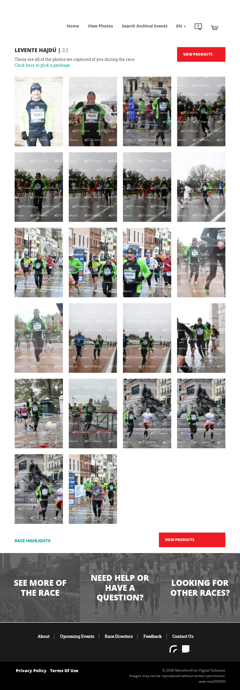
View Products (197, 54)
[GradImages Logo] (44, 17)
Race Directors (119, 636)
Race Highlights (33, 540)
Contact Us (182, 636)
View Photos (100, 26)
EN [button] (179, 26)
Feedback (152, 636)
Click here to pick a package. (43, 65)
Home (73, 26)
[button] (198, 27)
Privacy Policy (31, 670)
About (43, 636)
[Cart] (214, 27)
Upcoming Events (77, 636)
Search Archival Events (144, 26)
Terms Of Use (64, 670)
